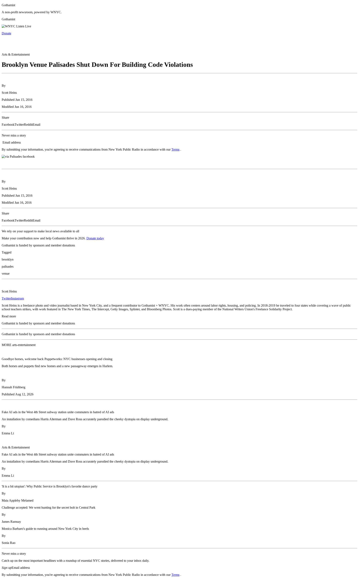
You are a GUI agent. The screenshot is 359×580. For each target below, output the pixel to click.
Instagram (17, 298)
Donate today (95, 238)
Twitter (6, 298)
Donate (6, 33)
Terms (175, 149)
